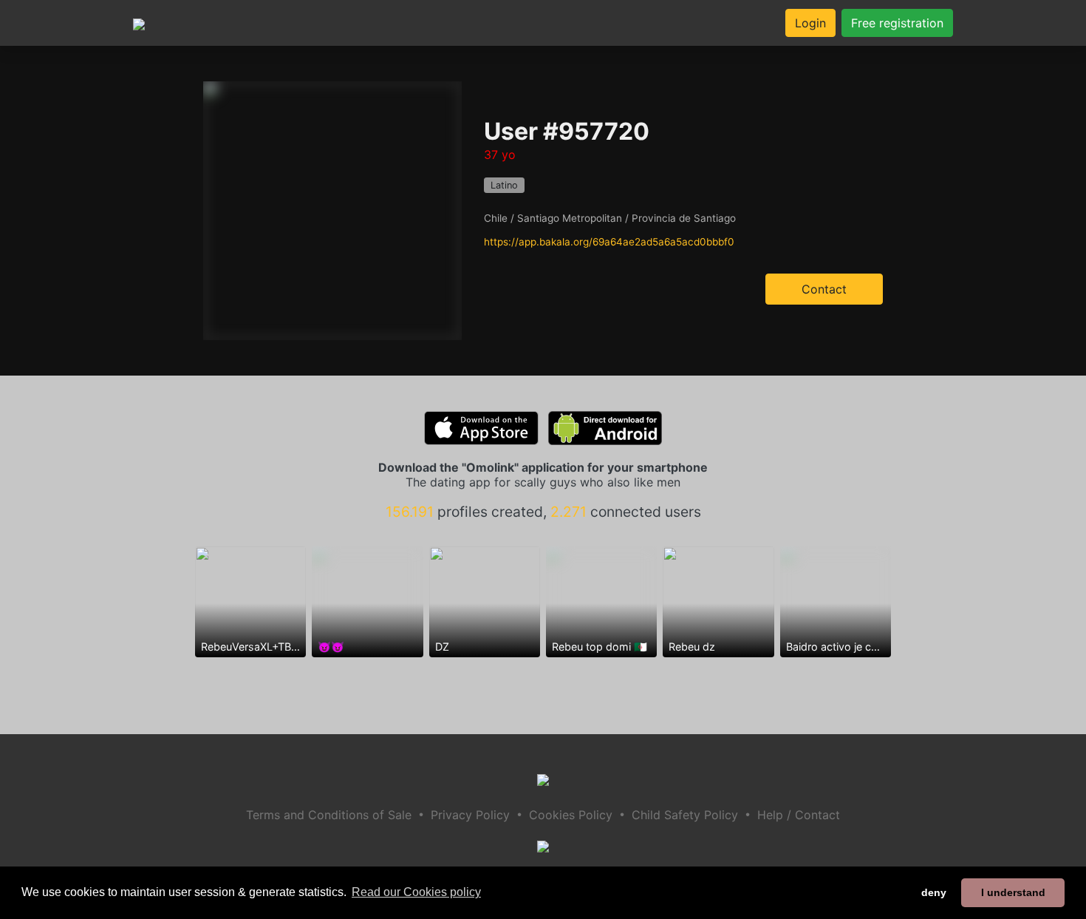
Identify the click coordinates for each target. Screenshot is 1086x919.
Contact (824, 289)
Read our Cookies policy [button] (416, 892)
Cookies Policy (570, 814)
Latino (504, 185)
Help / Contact (798, 814)
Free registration (897, 23)
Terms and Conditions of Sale (328, 814)
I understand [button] (1013, 892)
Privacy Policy (470, 814)
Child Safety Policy (685, 814)
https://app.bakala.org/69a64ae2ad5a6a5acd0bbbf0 (609, 242)
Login (810, 23)
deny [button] (933, 892)
